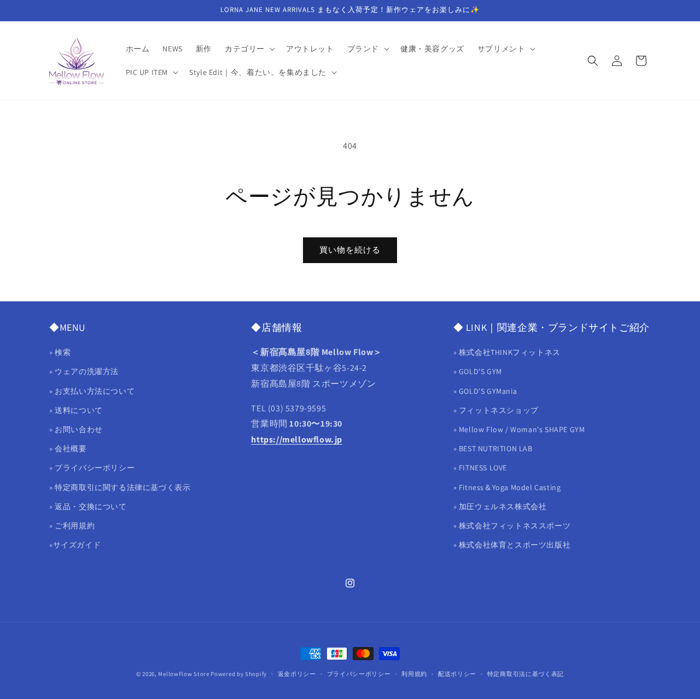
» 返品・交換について (88, 506)
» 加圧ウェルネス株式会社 (500, 506)
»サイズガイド (75, 545)
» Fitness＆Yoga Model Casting (507, 487)
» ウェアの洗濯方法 (84, 372)
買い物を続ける (350, 249)
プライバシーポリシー (359, 673)
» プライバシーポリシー (92, 468)
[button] (248, 48)
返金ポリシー (297, 673)
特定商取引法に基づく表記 (525, 673)
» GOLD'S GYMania (485, 391)
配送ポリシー (457, 673)
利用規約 (414, 673)
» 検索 (60, 353)
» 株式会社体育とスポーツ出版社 (512, 545)
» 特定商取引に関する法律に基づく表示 (119, 487)
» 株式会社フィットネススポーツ (512, 526)
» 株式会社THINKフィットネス (507, 353)
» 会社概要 (68, 448)
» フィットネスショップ (496, 410)
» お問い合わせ (76, 429)
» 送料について (76, 410)
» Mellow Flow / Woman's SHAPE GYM (519, 429)
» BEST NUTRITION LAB (493, 448)
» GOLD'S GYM (477, 372)
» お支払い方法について (92, 391)
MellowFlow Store (183, 674)
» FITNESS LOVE (480, 468)
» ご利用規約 (72, 526)
